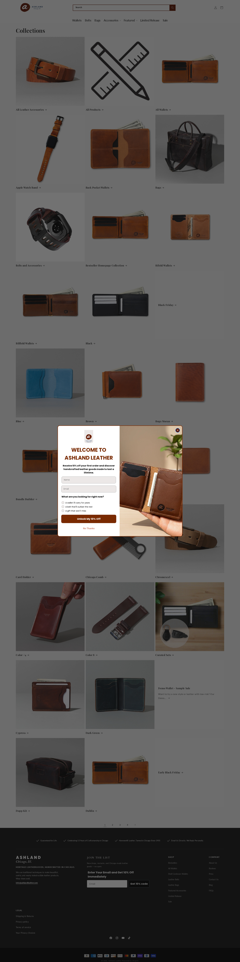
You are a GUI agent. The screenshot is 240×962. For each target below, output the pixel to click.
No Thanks (89, 528)
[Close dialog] (178, 430)
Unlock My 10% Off (89, 519)
